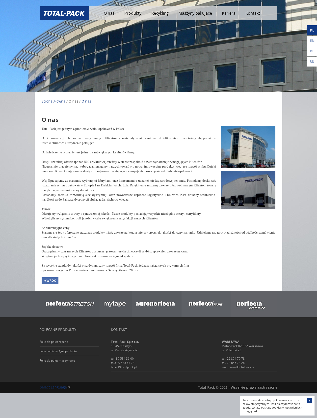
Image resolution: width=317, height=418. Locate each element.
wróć (50, 281)
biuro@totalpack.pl (124, 367)
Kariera (229, 13)
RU (312, 61)
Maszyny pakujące (195, 13)
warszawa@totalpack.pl (238, 367)
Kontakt (252, 13)
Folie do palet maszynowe (57, 360)
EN (312, 40)
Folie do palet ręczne (54, 342)
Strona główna (53, 101)
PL (312, 30)
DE (312, 51)
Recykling (160, 13)
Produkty (132, 13)
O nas (109, 13)
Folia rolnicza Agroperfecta (58, 351)
